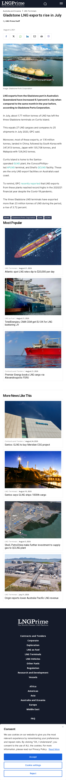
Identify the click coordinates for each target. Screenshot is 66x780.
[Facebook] (6, 36)
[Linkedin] (27, 36)
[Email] (34, 36)
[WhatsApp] (20, 36)
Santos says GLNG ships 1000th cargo (25, 494)
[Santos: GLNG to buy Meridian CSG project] (33, 419)
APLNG (11, 167)
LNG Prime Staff (13, 21)
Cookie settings (33, 765)
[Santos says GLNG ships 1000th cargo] (33, 469)
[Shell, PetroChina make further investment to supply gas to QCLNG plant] (33, 519)
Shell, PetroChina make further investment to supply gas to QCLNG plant (32, 546)
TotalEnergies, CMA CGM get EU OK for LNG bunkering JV (28, 323)
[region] (33, 752)
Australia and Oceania (12, 11)
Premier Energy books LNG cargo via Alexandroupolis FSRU (24, 376)
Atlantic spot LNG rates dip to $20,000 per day (29, 271)
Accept (33, 757)
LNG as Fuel (10, 318)
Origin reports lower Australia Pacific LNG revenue (31, 598)
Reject (33, 773)
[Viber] (48, 36)
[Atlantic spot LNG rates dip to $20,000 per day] (33, 246)
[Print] (41, 36)
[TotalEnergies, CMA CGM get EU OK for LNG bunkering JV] (33, 296)
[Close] (63, 726)
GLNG (17, 163)
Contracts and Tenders (14, 371)
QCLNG (42, 167)
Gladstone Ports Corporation (23, 218)
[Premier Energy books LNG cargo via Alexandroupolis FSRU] (33, 349)
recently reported (30, 183)
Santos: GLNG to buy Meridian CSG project (27, 444)
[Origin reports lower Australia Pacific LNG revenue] (33, 572)
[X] (13, 36)
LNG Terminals (30, 11)
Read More (54, 749)
